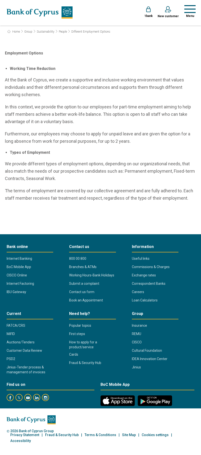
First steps (77, 334)
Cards (73, 354)
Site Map (129, 435)
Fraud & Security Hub (85, 363)
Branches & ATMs (83, 267)
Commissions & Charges (151, 267)
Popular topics (80, 325)
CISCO (137, 342)
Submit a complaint (84, 284)
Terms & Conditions (100, 435)
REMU (136, 334)
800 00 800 (77, 258)
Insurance (139, 325)
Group (28, 31)
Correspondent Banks (148, 284)
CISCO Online (17, 275)
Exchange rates (144, 275)
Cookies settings (155, 435)
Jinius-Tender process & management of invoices (26, 369)
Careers (138, 292)
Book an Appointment (86, 300)
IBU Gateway (16, 292)
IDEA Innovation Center (149, 359)
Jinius (136, 367)
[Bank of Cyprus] (40, 12)
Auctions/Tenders (21, 342)
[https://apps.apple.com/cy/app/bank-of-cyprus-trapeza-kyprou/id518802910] (117, 400)
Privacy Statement (24, 435)
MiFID (11, 334)
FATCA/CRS (16, 325)
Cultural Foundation (147, 350)
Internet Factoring (20, 284)
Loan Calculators (145, 300)
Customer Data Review (24, 350)
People (63, 31)
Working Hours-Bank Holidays (91, 275)
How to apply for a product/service (83, 344)
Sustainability (45, 31)
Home (16, 31)
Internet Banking (19, 258)
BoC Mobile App (19, 267)
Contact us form (81, 292)
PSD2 (11, 359)
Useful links (141, 258)
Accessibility (20, 441)
